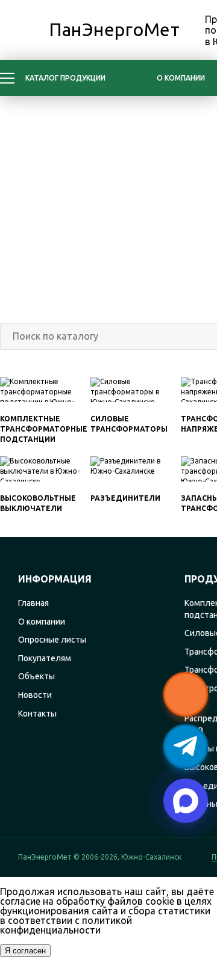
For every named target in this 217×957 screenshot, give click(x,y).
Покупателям (44, 658)
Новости (35, 695)
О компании (181, 78)
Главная (33, 603)
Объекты (36, 676)
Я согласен (25, 950)
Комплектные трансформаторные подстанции (43, 429)
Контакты (37, 713)
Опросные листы (52, 639)
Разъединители (125, 498)
